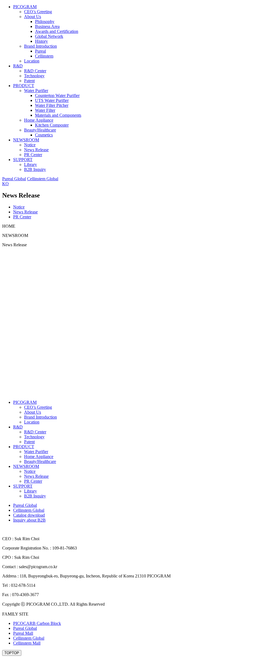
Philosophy (44, 21)
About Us (32, 16)
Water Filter (45, 110)
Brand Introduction (40, 46)
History (41, 41)
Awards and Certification (56, 31)
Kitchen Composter (52, 125)
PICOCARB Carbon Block (37, 623)
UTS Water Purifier (52, 100)
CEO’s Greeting (38, 11)
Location (31, 61)
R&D (18, 66)
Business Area (47, 26)
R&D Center (35, 70)
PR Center (33, 154)
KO (5, 183)
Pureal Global (14, 178)
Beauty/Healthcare (40, 130)
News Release (36, 149)
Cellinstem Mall (26, 643)
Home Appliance (38, 120)
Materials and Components (58, 115)
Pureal (40, 51)
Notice (30, 144)
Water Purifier (36, 90)
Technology (34, 75)
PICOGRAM (25, 6)
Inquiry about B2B (29, 520)
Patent (29, 80)
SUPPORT (23, 159)
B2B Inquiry (35, 169)
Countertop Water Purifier (57, 95)
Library (30, 164)
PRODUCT (23, 85)
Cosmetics (44, 135)
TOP (11, 653)
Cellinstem (44, 56)
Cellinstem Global (42, 178)
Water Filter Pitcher (51, 105)
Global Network (49, 36)
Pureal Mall (23, 633)
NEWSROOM (26, 140)
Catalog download (29, 515)
